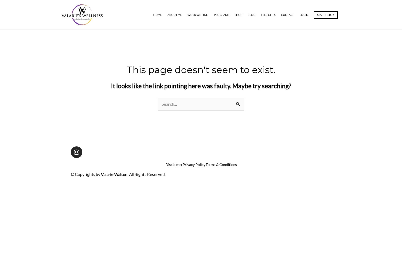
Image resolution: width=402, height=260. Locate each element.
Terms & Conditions (221, 164)
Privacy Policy (194, 164)
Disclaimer (174, 164)
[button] (326, 15)
